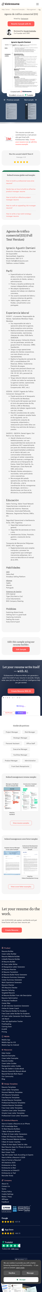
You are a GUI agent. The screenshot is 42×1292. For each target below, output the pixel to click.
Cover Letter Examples (10, 1058)
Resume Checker (8, 985)
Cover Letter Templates (10, 1090)
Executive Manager (20, 749)
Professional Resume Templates (13, 1103)
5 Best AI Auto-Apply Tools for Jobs (14, 1144)
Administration (30, 761)
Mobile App (6, 1040)
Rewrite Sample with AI (21, 24)
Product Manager (11, 761)
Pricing (4, 1032)
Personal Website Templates (12, 1092)
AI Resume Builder (8, 962)
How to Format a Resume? (11, 1160)
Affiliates (5, 1199)
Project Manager (12, 732)
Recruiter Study (7, 1175)
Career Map (6, 1003)
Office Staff (30, 743)
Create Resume (11, 930)
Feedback (5, 1202)
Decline (12, 1273)
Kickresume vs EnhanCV (10, 1170)
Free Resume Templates (10, 1097)
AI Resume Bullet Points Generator (14, 975)
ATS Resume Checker (9, 988)
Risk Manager (30, 732)
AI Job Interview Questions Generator (15, 1006)
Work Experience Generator (12, 982)
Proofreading (6, 1024)
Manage (30, 1273)
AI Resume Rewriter (9, 969)
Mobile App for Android (10, 1045)
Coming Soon (7, 1026)
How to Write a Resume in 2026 (13, 1157)
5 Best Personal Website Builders (14, 1139)
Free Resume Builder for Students (14, 1011)
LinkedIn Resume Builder (11, 959)
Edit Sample (21, 649)
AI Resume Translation (10, 972)
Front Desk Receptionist (20, 766)
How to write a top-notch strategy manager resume (18, 215)
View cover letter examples (21, 887)
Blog (3, 1079)
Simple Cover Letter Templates (13, 1113)
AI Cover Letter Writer (9, 964)
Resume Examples (8, 1056)
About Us (5, 1184)
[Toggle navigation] (37, 4)
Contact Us (6, 1186)
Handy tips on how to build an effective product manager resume (20, 190)
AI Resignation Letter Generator (13, 967)
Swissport (24, 19)
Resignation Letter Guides (11, 1066)
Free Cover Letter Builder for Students (16, 1013)
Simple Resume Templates (12, 1100)
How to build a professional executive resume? (20, 182)
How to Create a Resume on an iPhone (16, 1124)
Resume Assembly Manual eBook (14, 1071)
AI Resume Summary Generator (13, 977)
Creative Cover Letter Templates (13, 1110)
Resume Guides (7, 1061)
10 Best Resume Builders (11, 1129)
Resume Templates (9, 1087)
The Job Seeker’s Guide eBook (13, 1069)
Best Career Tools (8, 1152)
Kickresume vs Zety (9, 1165)
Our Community (7, 1076)
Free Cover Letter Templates (12, 1108)
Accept (22, 1279)
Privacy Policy (7, 1191)
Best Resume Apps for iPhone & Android (16, 1147)
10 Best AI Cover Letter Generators (14, 1134)
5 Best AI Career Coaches (11, 1142)
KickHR (4, 1029)
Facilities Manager (20, 755)
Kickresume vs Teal (9, 1173)
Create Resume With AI (21, 691)
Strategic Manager (20, 738)
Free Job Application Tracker (12, 1021)
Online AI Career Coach (10, 1008)
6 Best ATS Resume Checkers (12, 1137)
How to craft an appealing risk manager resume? (21, 207)
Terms (4, 1189)
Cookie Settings (7, 1194)
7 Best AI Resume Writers (11, 1131)
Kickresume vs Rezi (9, 1168)
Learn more (20, 1268)
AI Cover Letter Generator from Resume (16, 1016)
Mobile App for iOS (9, 1042)
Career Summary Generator (12, 980)
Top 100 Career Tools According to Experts (17, 1155)
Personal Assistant (12, 743)
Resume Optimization (10, 998)
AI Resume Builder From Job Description (16, 995)
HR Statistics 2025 (8, 1162)
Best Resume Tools (9, 1150)
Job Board (5, 1019)
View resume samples (21, 823)
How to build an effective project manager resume (18, 198)
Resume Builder (7, 951)
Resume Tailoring (8, 990)
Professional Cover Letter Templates (15, 1116)
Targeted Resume (8, 993)
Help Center (6, 1053)
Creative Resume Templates (12, 1105)
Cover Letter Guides (9, 1063)
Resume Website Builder (11, 956)
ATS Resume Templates (10, 1095)
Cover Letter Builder (9, 954)
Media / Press (7, 1197)
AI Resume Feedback (9, 1000)
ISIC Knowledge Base (9, 1126)
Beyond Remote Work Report (12, 1074)
